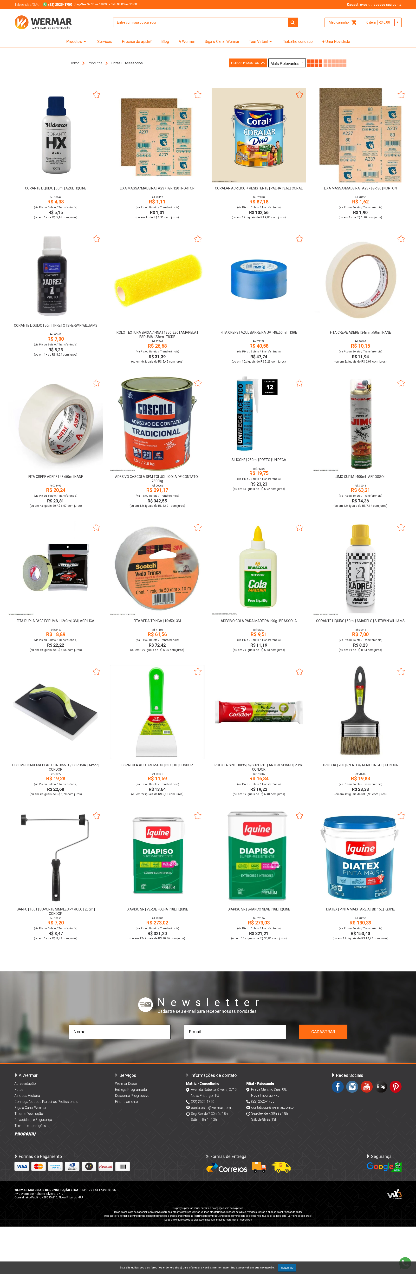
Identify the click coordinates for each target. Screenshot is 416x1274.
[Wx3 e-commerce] (394, 1194)
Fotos (19, 1090)
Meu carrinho (343, 22)
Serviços (104, 41)
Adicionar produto (56, 176)
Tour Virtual (261, 42)
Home (74, 63)
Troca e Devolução (28, 1114)
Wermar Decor (126, 1084)
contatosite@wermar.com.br (213, 1108)
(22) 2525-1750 (202, 1102)
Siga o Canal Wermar (222, 41)
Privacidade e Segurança (33, 1120)
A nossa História (27, 1096)
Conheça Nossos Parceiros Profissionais (46, 1102)
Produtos (77, 42)
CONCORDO (287, 1267)
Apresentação (25, 1084)
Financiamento (126, 1102)
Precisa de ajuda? (137, 41)
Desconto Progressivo (132, 1096)
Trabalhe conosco (298, 41)
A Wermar (187, 41)
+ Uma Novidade (336, 41)
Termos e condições (30, 1126)
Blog (165, 41)
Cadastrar (323, 1031)
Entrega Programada (131, 1090)
